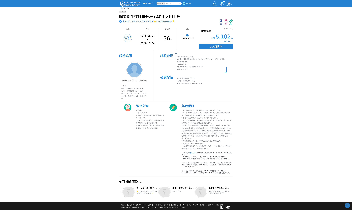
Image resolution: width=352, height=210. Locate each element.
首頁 (122, 8)
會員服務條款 (157, 205)
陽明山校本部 (147, 205)
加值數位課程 (219, 205)
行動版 (189, 205)
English (195, 205)
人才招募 (131, 205)
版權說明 (175, 205)
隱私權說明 (167, 205)
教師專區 (203, 205)
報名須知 (182, 205)
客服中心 (123, 205)
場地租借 (210, 205)
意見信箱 (192, 153)
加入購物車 (216, 46)
